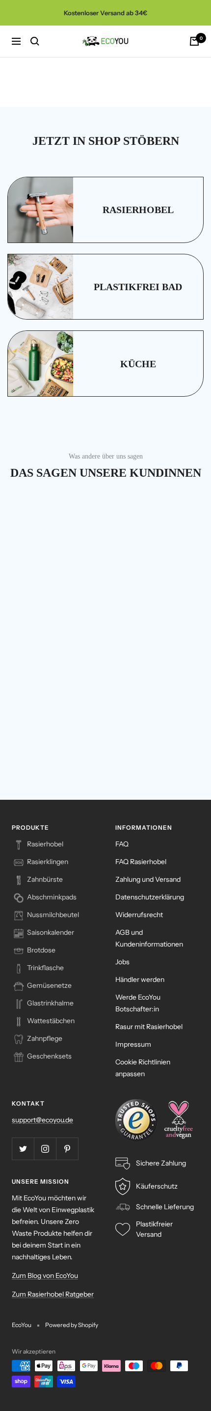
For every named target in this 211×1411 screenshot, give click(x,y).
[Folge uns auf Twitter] (23, 1149)
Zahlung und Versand (148, 879)
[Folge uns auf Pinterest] (67, 1149)
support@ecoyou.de (42, 1119)
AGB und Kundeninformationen (149, 938)
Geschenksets (49, 1056)
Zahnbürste (45, 879)
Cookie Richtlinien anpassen (142, 1068)
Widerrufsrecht (139, 914)
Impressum (133, 1044)
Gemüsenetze (49, 985)
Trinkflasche (45, 967)
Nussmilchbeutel (53, 914)
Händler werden (139, 979)
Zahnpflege (44, 1038)
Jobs (122, 961)
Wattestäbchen (51, 1020)
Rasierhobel (45, 844)
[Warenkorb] (194, 41)
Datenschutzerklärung (149, 897)
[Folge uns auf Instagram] (45, 1149)
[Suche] (34, 41)
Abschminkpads (52, 897)
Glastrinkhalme (50, 1003)
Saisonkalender (50, 932)
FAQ (122, 844)
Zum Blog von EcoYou (45, 1275)
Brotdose (41, 950)
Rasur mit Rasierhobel (149, 1026)
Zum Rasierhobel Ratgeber (53, 1294)
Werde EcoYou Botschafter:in (137, 1003)
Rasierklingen (47, 861)
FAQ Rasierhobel (140, 861)
